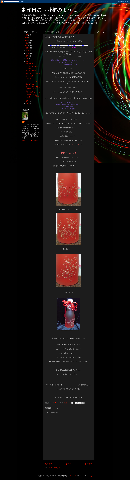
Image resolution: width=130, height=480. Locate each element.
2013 (26, 37)
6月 (27, 101)
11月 (27, 51)
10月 (28, 53)
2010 (26, 45)
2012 (26, 40)
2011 (26, 43)
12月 (28, 48)
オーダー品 (29, 76)
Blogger (90, 476)
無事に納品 (29, 64)
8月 (27, 59)
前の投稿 (88, 464)
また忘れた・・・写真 (33, 73)
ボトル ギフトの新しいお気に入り (33, 87)
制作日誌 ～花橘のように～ (52, 9)
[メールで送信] (76, 403)
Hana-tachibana (29, 122)
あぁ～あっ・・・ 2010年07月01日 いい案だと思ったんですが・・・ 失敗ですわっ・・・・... (33, 94)
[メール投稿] (72, 403)
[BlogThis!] (78, 403)
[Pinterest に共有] (83, 403)
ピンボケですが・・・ (33, 81)
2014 (26, 35)
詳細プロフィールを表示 (30, 140)
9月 (27, 56)
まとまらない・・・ (32, 84)
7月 (27, 61)
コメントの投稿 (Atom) (55, 468)
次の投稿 (48, 464)
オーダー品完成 (31, 71)
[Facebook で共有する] (82, 403)
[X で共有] (80, 403)
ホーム (69, 464)
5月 (27, 103)
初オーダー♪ (30, 79)
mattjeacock (72, 476)
